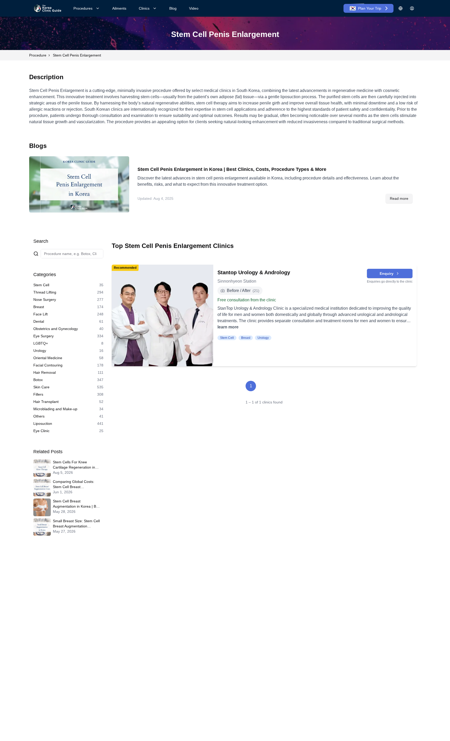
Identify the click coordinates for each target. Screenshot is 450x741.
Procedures (82, 8)
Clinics (144, 8)
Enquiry (386, 273)
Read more (399, 198)
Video (193, 8)
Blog (173, 8)
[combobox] (72, 253)
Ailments (119, 8)
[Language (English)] (400, 8)
